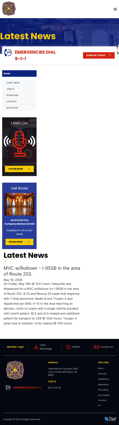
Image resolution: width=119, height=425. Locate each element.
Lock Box (12, 101)
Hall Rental (103, 379)
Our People (103, 395)
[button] (115, 9)
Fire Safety (103, 389)
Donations (12, 95)
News (100, 368)
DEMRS (76, 347)
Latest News (13, 82)
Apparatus (103, 384)
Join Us (10, 89)
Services (102, 373)
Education (12, 107)
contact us (107, 347)
